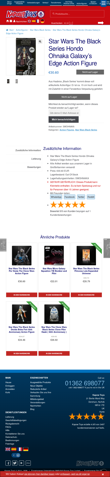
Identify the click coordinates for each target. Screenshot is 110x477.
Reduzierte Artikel (38, 388)
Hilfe (7, 430)
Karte (102, 411)
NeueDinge (9, 2)
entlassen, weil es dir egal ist (75, 474)
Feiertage (9, 443)
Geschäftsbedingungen (15, 420)
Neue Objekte (36, 385)
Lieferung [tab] (36, 158)
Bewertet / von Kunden (63, 211)
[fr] (38, 21)
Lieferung (9, 416)
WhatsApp (56, 197)
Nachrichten (21, 21)
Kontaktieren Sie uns (11, 21)
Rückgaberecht (12, 423)
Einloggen (10, 385)
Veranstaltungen (37, 402)
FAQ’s (8, 426)
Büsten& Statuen (93, 2)
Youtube (21, 463)
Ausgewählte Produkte (40, 382)
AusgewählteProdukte (19, 2)
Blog (32, 409)
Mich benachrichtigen (63, 119)
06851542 (59, 470)
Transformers (56, 2)
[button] (40, 41)
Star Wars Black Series (40, 29)
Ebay (28, 463)
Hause (7, 21)
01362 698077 (85, 382)
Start (11, 29)
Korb (7, 392)
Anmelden (14, 21)
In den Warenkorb (22, 295)
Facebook (70, 197)
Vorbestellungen (33, 2)
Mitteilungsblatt (37, 398)
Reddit (91, 197)
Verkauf (45, 2)
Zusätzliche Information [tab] (28, 150)
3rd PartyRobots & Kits (69, 2)
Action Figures (67, 129)
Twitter (81, 197)
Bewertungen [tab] (34, 167)
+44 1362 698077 (76, 387)
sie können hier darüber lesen (39, 474)
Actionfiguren (82, 3)
